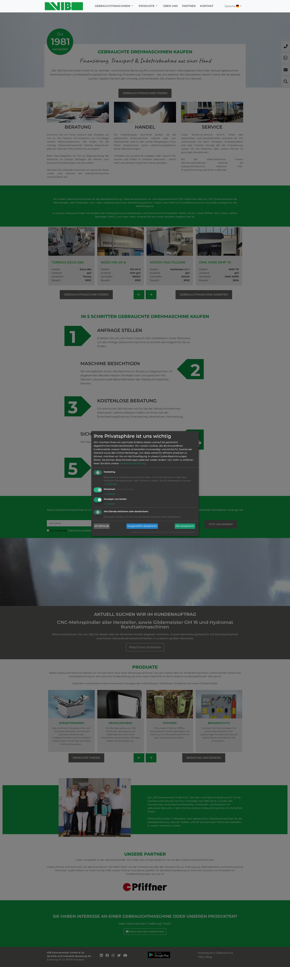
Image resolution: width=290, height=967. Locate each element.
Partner (189, 6)
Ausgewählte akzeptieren (142, 526)
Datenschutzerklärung (132, 463)
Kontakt (206, 6)
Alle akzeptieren (185, 526)
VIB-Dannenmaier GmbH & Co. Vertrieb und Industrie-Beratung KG (163, 532)
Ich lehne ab (102, 526)
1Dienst (109, 493)
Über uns (170, 6)
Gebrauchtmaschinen (113, 6)
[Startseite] (65, 6)
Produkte (147, 6)
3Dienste (110, 484)
